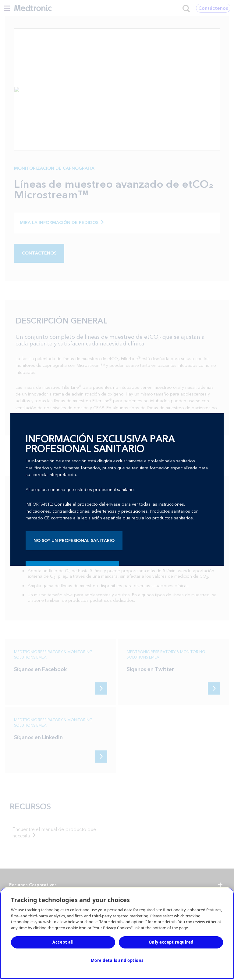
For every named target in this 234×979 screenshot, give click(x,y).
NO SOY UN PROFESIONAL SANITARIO (74, 540)
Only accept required (171, 942)
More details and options (117, 960)
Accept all (62, 942)
